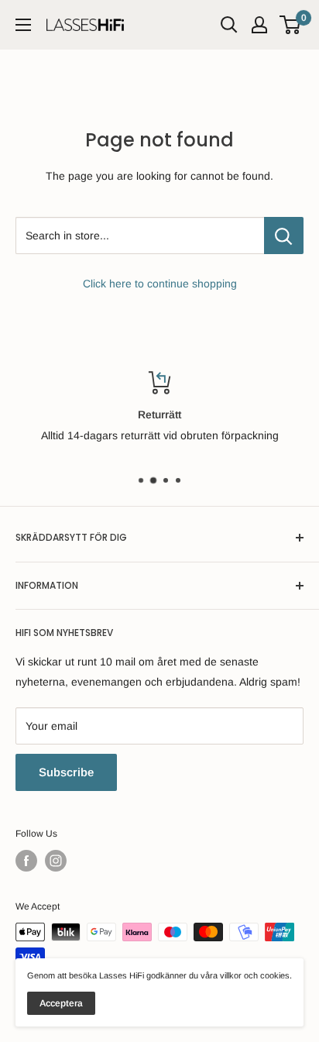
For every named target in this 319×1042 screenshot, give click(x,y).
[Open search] (229, 24)
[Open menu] (23, 25)
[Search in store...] (284, 235)
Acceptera (61, 1003)
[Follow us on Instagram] (56, 861)
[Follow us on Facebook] (26, 861)
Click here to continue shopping (160, 283)
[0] (290, 24)
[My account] (259, 24)
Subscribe (66, 772)
